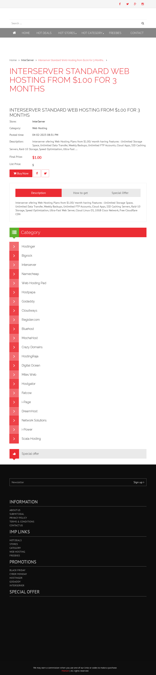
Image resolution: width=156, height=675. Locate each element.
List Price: (15, 164)
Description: (16, 141)
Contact (137, 33)
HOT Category (92, 33)
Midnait (65, 670)
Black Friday (17, 570)
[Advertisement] (78, 625)
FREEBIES (15, 555)
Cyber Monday (18, 574)
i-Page (26, 402)
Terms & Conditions (22, 521)
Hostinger (28, 246)
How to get (80, 193)
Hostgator (28, 384)
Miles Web (29, 374)
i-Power (27, 429)
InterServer (38, 121)
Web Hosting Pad (34, 283)
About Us (15, 510)
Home (26, 33)
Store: (13, 121)
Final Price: (16, 156)
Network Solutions (34, 420)
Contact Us (16, 525)
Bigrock (27, 255)
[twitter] (45, 173)
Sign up (138, 482)
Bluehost (28, 329)
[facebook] (37, 173)
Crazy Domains (32, 347)
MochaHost (30, 338)
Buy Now (22, 173)
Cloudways (29, 310)
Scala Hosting (31, 438)
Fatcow (27, 393)
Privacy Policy (18, 517)
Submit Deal (17, 514)
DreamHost (29, 411)
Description (38, 193)
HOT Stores (66, 33)
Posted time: (17, 135)
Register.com (31, 319)
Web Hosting (17, 551)
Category (15, 548)
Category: (15, 128)
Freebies (115, 33)
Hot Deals (44, 33)
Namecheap (30, 274)
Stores (14, 544)
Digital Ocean (31, 365)
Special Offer (120, 193)
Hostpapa (28, 292)
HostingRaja (30, 356)
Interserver (29, 265)
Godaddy (28, 301)
